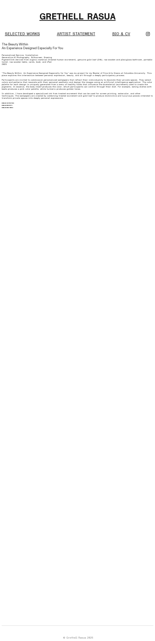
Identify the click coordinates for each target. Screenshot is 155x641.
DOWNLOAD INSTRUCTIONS (8, 103)
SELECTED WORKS (22, 34)
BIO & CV (121, 34)
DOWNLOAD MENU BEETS (7, 105)
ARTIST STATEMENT (76, 34)
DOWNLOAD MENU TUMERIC (7, 107)
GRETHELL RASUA (78, 17)
